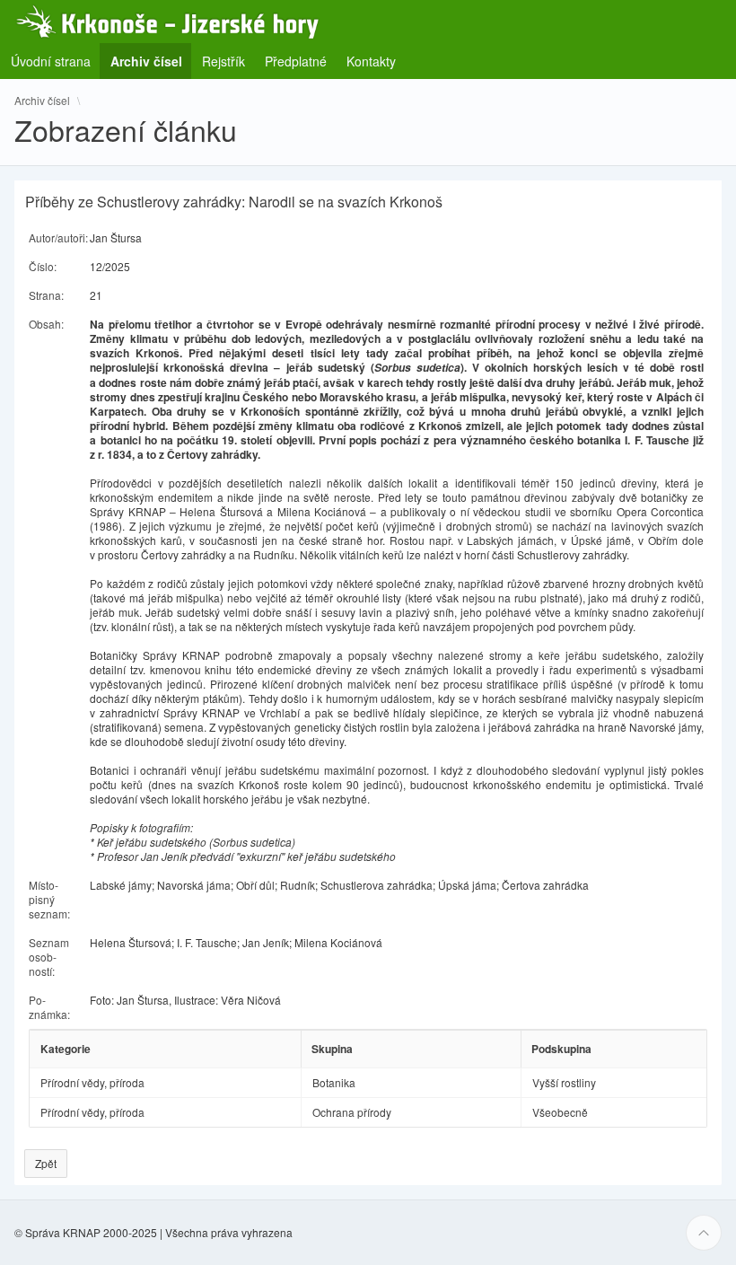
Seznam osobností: (49, 957)
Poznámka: (49, 1007)
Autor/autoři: (58, 237)
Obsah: (46, 323)
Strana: (46, 295)
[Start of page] (704, 1233)
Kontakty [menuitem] (371, 61)
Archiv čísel (42, 100)
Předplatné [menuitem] (296, 61)
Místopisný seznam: (49, 899)
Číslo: (43, 266)
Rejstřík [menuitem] (223, 61)
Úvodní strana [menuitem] (51, 61)
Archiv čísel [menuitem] (151, 60)
